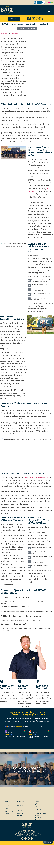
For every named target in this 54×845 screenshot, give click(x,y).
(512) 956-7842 (35, 19)
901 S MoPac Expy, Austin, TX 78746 (27, 830)
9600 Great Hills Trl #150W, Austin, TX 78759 (27, 832)
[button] (14, 19)
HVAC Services (14, 33)
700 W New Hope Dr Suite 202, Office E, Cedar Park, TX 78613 (27, 833)
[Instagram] (25, 838)
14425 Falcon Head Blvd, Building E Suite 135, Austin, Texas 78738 (27, 834)
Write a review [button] (44, 726)
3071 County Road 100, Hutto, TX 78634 (27, 831)
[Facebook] (22, 838)
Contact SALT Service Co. (36, 478)
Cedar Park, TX (5, 33)
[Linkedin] (32, 838)
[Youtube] (29, 838)
